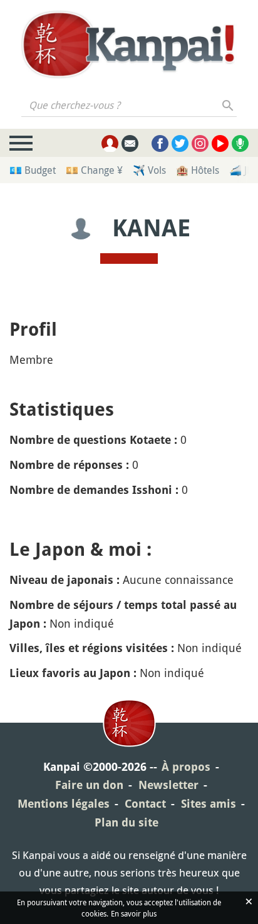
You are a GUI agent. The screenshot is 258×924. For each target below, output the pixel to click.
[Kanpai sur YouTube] (220, 143)
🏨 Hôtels (197, 170)
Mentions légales (64, 803)
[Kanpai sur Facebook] (160, 143)
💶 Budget (32, 170)
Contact (145, 803)
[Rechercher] (228, 105)
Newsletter (168, 784)
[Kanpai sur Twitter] (180, 143)
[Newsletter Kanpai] (129, 143)
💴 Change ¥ (94, 170)
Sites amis (208, 803)
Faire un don (89, 784)
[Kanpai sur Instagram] (200, 143)
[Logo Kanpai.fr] (129, 44)
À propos (186, 766)
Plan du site (126, 822)
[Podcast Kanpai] (240, 143)
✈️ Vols (149, 170)
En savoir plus (134, 913)
